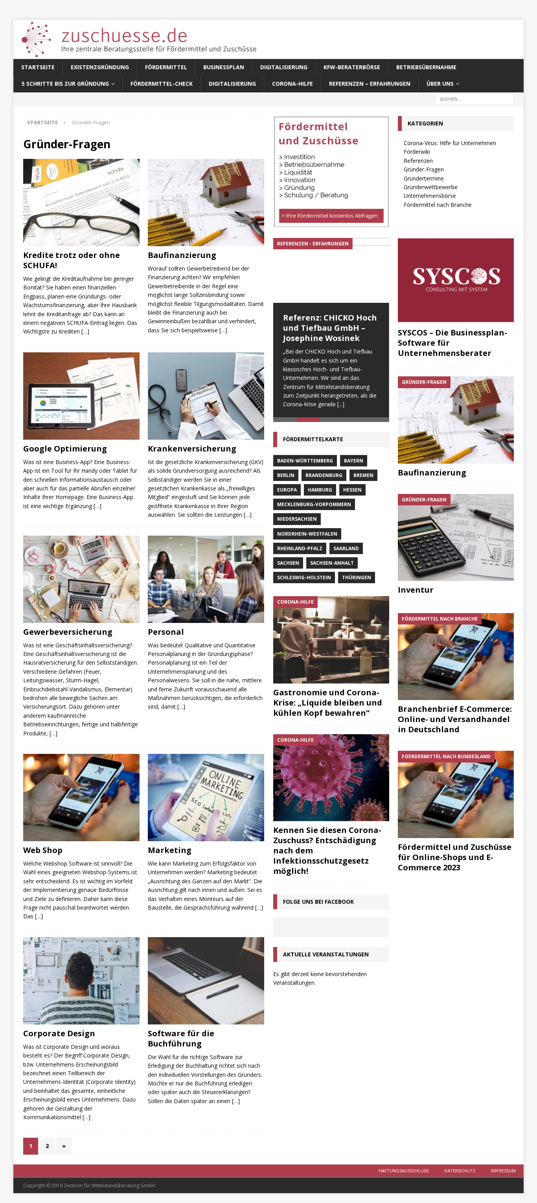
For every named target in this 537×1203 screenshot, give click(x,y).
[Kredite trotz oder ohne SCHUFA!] (81, 202)
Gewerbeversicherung (67, 631)
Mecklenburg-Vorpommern (314, 506)
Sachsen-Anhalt (332, 564)
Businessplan (223, 67)
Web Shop (43, 850)
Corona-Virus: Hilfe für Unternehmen (450, 143)
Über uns (440, 83)
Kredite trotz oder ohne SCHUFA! (71, 260)
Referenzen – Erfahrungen (369, 83)
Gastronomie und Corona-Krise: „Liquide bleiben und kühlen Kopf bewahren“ (327, 703)
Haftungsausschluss (403, 1171)
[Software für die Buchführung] (206, 980)
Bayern (353, 462)
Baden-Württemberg (305, 462)
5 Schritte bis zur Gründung (65, 83)
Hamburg (320, 491)
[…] (85, 331)
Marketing (169, 850)
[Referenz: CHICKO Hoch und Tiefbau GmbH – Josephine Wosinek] (331, 270)
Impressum (503, 1171)
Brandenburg (323, 476)
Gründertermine (424, 178)
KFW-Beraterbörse (352, 67)
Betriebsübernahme (426, 67)
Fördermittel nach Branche (438, 204)
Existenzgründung (100, 67)
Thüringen (356, 579)
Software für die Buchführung (181, 1038)
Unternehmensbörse (430, 195)
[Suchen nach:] (474, 98)
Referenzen (418, 160)
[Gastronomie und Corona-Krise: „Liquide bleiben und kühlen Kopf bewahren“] (331, 641)
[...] (340, 404)
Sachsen (288, 564)
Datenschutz (459, 1171)
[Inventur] (456, 537)
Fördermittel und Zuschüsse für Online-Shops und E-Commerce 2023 (454, 857)
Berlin (285, 476)
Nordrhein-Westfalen (307, 535)
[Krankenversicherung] (206, 396)
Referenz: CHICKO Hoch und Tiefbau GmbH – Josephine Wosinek (330, 327)
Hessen (352, 491)
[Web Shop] (81, 797)
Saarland (346, 549)
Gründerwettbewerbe (431, 187)
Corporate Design (59, 1033)
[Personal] (206, 579)
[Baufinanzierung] (206, 202)
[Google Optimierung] (81, 396)
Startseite (38, 67)
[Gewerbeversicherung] (81, 579)
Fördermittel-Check (162, 83)
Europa (287, 491)
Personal (166, 631)
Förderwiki (417, 151)
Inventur (416, 589)
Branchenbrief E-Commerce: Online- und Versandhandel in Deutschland (455, 719)
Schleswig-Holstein (304, 579)
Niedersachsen (297, 520)
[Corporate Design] (81, 980)
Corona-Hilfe (292, 83)
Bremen (363, 476)
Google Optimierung (65, 448)
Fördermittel (166, 67)
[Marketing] (206, 797)
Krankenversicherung (192, 448)
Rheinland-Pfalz (299, 549)
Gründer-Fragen (424, 169)
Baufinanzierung (182, 255)
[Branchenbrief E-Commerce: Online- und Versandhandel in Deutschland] (456, 656)
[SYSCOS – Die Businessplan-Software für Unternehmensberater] (456, 280)
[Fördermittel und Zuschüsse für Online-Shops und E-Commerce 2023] (456, 794)
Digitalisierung (283, 67)
